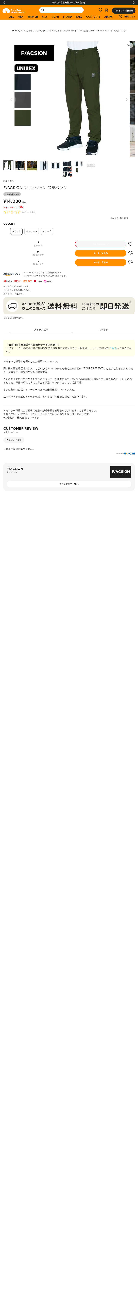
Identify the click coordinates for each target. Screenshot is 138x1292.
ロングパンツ (45, 30)
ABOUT (108, 16)
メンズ (24, 30)
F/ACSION (9, 181)
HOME (15, 30)
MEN (21, 16)
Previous (4, 2)
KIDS (45, 16)
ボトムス (33, 30)
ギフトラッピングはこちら (16, 286)
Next (133, 2)
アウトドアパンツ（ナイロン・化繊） (71, 30)
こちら (113, 348)
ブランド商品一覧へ (69, 484)
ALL (11, 16)
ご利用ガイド (129, 16)
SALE (79, 16)
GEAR (55, 16)
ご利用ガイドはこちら (13, 294)
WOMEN (33, 16)
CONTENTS (93, 16)
